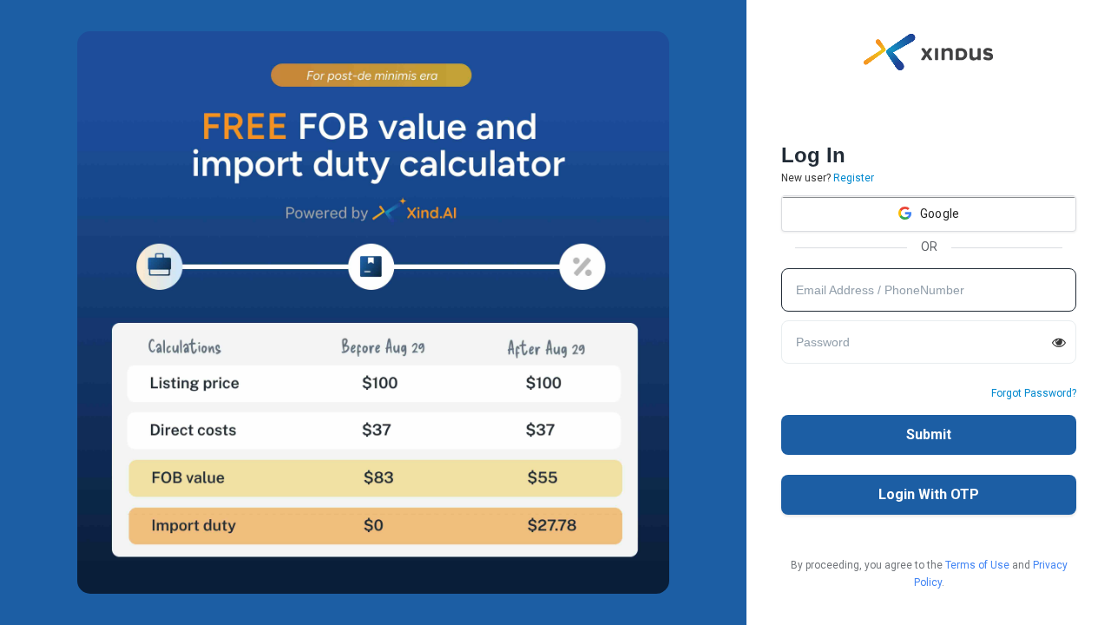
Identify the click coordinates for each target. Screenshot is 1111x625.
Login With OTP (928, 494)
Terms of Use (977, 565)
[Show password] (1059, 342)
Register (853, 178)
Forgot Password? (1033, 393)
